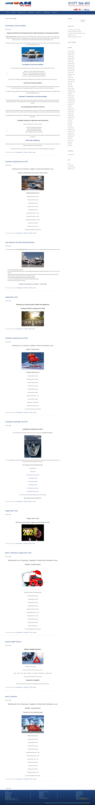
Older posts (8, 788)
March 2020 (70, 86)
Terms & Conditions (43, 797)
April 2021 (70, 76)
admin (15, 18)
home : (6, 9)
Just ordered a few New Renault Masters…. (20, 242)
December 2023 (71, 63)
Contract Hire (8, 795)
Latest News (47, 12)
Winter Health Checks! (13, 642)
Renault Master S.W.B (32, 478)
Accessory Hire (8, 796)
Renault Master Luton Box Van (33, 491)
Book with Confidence (33, 140)
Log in (69, 163)
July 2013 (70, 120)
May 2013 (70, 124)
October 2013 (71, 115)
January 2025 (71, 56)
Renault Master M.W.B (32, 481)
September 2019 (71, 92)
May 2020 (70, 85)
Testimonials (31, 12)
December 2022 (71, 67)
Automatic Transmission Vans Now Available (33, 96)
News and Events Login (44, 798)
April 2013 (70, 126)
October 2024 (71, 60)
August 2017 (70, 104)
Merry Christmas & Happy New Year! (18, 553)
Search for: (70, 18)
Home (7, 12)
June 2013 (70, 122)
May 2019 (70, 93)
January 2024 (71, 61)
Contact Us (54, 12)
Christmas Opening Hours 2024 (16, 338)
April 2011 (70, 142)
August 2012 (70, 136)
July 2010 (70, 143)
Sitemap (40, 796)
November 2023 (71, 65)
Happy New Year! (11, 297)
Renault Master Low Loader (32, 488)
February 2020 (71, 88)
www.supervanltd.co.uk (83, 799)
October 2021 (71, 72)
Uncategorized (19, 152)
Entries (70, 165)
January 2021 (71, 77)
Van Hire (14, 12)
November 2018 (71, 101)
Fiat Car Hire (7, 794)
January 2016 (71, 111)
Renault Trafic (33, 471)
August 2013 (70, 118)
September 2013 (71, 117)
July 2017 (70, 106)
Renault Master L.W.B (32, 484)
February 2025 (71, 54)
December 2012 (71, 129)
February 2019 (71, 95)
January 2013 (71, 127)
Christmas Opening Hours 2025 (16, 162)
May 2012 (70, 138)
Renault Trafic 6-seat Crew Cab (32, 474)
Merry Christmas (11, 696)
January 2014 (71, 113)
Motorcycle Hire (21, 12)
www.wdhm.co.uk (86, 803)
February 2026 (71, 51)
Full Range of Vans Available (15, 26)
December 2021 (71, 70)
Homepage (41, 792)
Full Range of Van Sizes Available (32, 64)
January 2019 (71, 97)
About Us (38, 12)
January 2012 (71, 140)
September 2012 (71, 134)
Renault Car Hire (8, 793)
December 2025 (71, 52)
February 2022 (71, 69)
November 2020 (71, 81)
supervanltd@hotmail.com (84, 798)
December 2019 (71, 90)
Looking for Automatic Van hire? (16, 422)
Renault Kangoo (32, 468)
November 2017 (71, 102)
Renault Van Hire (8, 792)
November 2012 (71, 131)
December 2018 (71, 99)
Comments (71, 167)
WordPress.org (71, 168)
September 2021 (71, 74)
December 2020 (71, 79)
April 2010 (70, 145)
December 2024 (71, 58)
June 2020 (70, 83)
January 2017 (71, 108)
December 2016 (71, 110)
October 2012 (71, 133)
